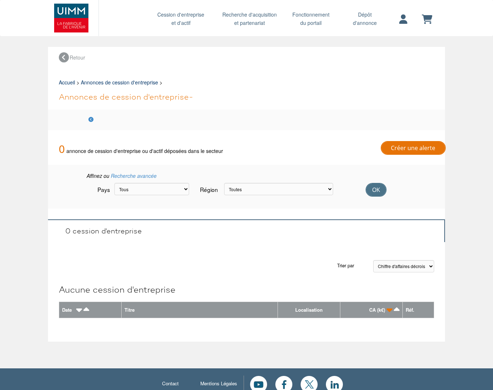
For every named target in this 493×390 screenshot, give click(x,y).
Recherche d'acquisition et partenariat (249, 18)
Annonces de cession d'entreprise (119, 82)
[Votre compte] (403, 19)
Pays (103, 189)
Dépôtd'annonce (365, 18)
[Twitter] (309, 383)
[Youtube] (258, 383)
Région (209, 189)
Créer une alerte (413, 148)
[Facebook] (284, 383)
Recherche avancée (134, 175)
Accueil (67, 82)
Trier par (345, 265)
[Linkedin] (334, 383)
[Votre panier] (427, 19)
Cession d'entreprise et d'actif (180, 18)
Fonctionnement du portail (311, 18)
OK (376, 190)
